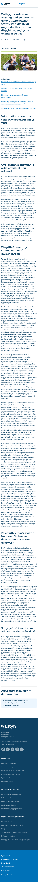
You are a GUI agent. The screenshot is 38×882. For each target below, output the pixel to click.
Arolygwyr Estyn (7, 781)
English (22, 4)
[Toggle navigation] (35, 4)
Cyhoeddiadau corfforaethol (11, 794)
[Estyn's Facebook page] (3, 749)
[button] (31, 4)
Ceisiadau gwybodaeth (9, 805)
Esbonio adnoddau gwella (10, 774)
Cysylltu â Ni (5, 778)
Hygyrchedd (5, 863)
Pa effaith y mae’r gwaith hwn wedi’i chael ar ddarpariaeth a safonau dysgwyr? (17, 103)
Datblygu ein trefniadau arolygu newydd (15, 840)
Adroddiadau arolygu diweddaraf (12, 770)
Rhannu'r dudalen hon (24, 40)
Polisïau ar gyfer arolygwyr (10, 801)
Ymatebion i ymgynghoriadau (11, 809)
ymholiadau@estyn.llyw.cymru (16, 741)
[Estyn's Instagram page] (17, 749)
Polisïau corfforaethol (9, 798)
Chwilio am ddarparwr (9, 763)
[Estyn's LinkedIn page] (12, 749)
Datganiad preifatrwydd (9, 859)
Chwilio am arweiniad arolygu (12, 825)
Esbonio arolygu (7, 821)
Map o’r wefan (6, 870)
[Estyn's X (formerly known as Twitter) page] (8, 749)
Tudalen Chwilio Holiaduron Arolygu (14, 832)
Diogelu (4, 829)
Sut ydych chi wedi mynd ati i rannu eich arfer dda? (19, 108)
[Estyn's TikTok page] (22, 749)
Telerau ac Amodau (8, 867)
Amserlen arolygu (7, 767)
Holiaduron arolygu (8, 836)
